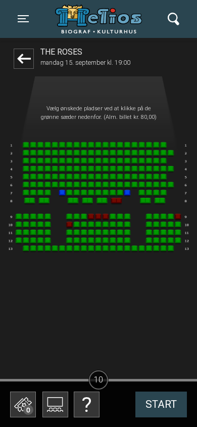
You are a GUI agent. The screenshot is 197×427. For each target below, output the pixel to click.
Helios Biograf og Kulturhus (101, 19)
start (161, 404)
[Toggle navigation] (173, 19)
